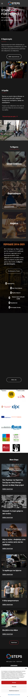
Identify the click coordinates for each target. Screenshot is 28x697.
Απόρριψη (14, 686)
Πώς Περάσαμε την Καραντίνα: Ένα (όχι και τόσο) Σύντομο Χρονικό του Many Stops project (13, 482)
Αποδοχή (14, 682)
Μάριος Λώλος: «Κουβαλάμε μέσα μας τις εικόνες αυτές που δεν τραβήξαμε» (13, 542)
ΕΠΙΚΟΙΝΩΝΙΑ (14, 665)
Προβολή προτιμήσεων (14, 690)
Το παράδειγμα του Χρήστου (11, 570)
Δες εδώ (7, 18)
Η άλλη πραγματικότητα (10, 601)
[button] (26, 668)
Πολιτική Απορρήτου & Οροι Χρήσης (14, 694)
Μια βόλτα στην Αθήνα (10, 630)
